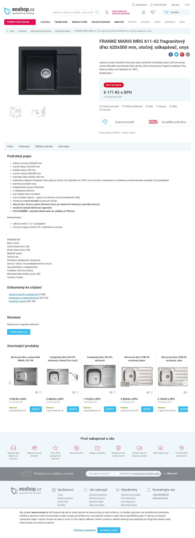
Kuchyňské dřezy (63, 31)
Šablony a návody (44, 146)
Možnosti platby (96, 501)
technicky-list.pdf (17, 301)
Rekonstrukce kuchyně (41, 31)
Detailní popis (105, 73)
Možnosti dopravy (97, 498)
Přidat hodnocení (18, 332)
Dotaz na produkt (124, 121)
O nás (60, 494)
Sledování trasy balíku (130, 494)
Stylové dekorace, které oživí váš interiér (121, 12)
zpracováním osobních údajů (146, 473)
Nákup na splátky (96, 505)
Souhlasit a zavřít (108, 530)
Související (63, 146)
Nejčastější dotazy (129, 505)
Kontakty (62, 505)
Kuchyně (22, 31)
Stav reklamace (128, 501)
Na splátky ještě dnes (174, 121)
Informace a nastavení (85, 530)
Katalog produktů (65, 498)
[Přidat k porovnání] (36, 392)
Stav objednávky (128, 498)
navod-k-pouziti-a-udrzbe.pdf (23, 294)
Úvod (12, 31)
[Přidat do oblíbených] (40, 392)
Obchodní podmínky (98, 494)
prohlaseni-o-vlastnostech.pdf (24, 298)
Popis (10, 146)
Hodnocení (24, 146)
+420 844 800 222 (161, 494)
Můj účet (175, 5)
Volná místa (63, 501)
